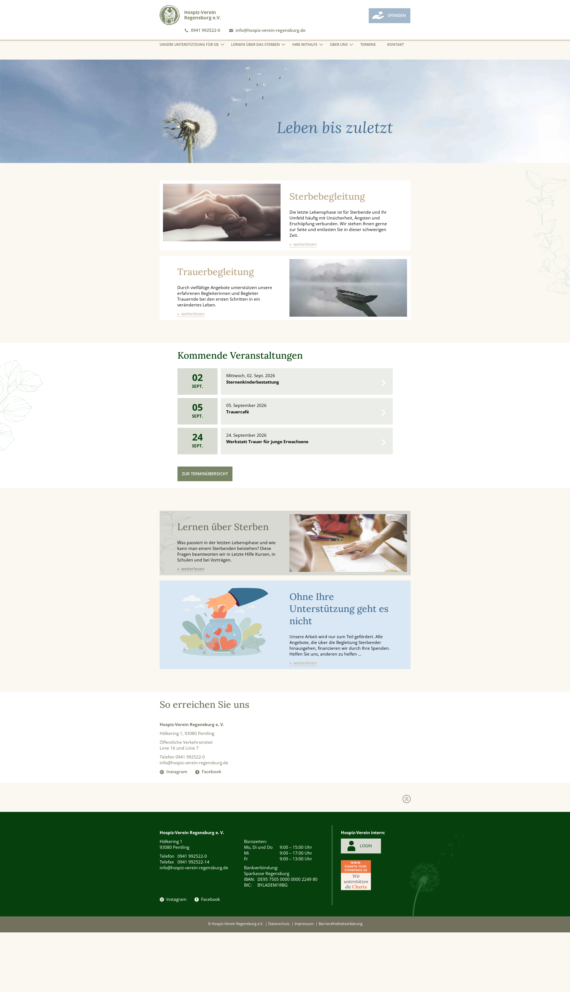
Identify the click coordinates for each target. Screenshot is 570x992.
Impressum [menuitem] (304, 923)
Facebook (211, 772)
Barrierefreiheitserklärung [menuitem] (340, 923)
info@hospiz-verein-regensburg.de (270, 30)
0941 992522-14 (184, 862)
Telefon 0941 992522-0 (182, 757)
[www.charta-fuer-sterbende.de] (356, 875)
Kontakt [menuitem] (395, 44)
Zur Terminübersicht (205, 473)
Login (366, 845)
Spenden (397, 15)
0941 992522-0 (205, 30)
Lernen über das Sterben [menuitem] (255, 44)
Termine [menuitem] (368, 44)
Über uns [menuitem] (339, 44)
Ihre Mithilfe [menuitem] (305, 44)
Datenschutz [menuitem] (279, 923)
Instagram (176, 772)
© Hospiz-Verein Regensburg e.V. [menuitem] (235, 923)
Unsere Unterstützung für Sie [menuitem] (189, 44)
